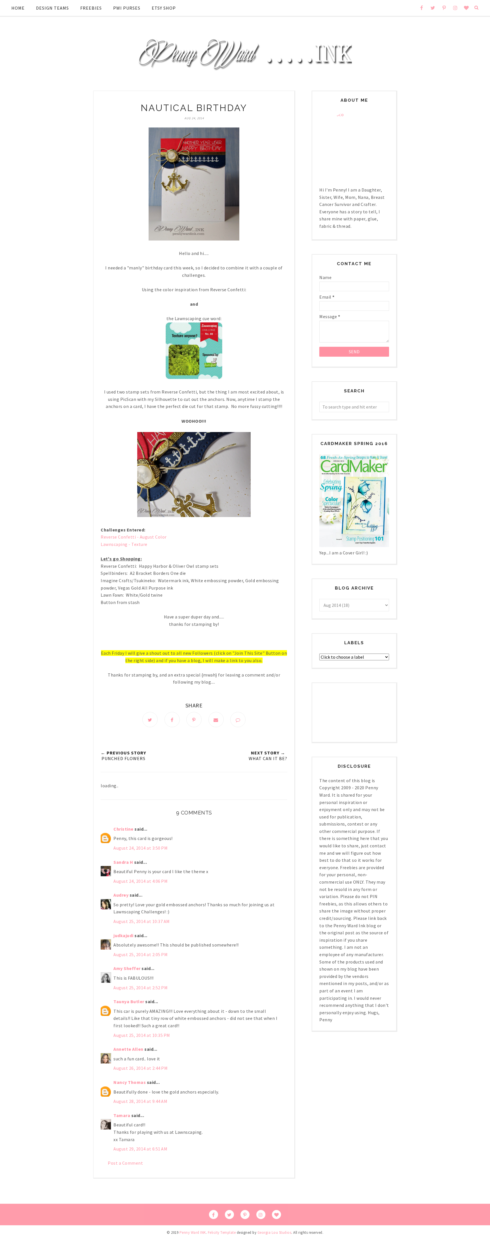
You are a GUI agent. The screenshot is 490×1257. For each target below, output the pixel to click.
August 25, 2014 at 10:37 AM (141, 921)
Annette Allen (128, 1049)
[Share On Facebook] (172, 719)
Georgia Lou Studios (274, 1232)
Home (18, 8)
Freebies (91, 8)
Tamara (121, 1115)
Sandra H (123, 862)
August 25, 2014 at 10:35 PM (141, 1035)
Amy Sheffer (127, 968)
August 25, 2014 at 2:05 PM (140, 954)
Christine (123, 829)
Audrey (120, 895)
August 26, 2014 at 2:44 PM (140, 1068)
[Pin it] (194, 719)
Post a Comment (125, 1163)
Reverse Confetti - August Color (134, 537)
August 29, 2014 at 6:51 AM (140, 1149)
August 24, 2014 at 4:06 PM (140, 881)
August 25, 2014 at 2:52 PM (140, 987)
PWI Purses (126, 8)
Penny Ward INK (192, 1232)
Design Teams (52, 8)
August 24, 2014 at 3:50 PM (140, 848)
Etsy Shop (164, 8)
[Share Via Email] (216, 719)
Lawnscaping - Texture (124, 544)
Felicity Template (222, 1232)
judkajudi (123, 935)
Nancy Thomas (129, 1082)
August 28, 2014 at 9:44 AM (140, 1101)
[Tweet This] (150, 719)
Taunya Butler (128, 1001)
